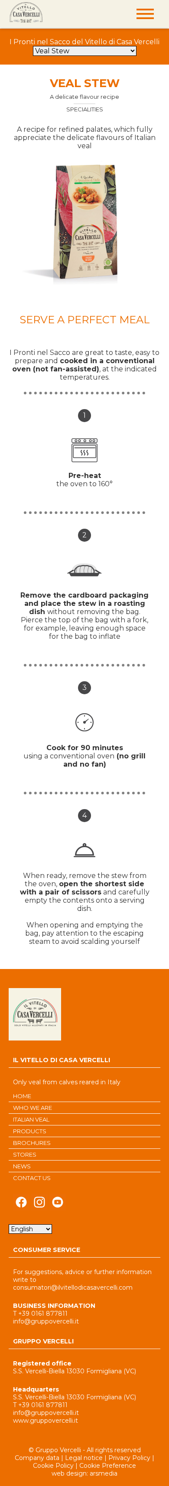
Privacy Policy (129, 1458)
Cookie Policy (53, 1466)
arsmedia (103, 1473)
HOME (22, 1096)
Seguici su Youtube (57, 1204)
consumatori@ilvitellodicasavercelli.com (73, 1287)
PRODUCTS (29, 1131)
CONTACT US (32, 1177)
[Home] (26, 13)
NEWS (22, 1166)
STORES (24, 1154)
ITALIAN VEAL (31, 1119)
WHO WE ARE (32, 1107)
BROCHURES (32, 1142)
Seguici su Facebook (21, 1204)
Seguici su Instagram (39, 1204)
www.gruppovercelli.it (45, 1420)
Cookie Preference (107, 1466)
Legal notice (84, 1458)
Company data (37, 1458)
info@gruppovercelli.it (46, 1321)
